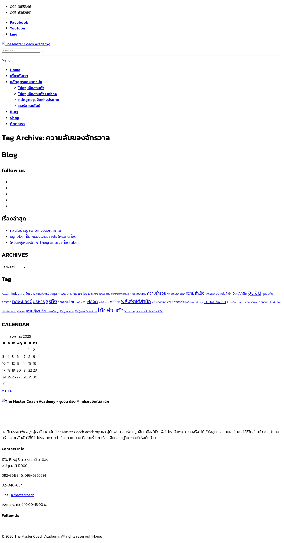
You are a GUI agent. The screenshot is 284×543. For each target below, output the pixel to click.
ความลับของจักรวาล (176, 294)
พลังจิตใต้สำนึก (136, 301)
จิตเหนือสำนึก (224, 293)
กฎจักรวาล (28, 293)
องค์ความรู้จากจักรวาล (248, 302)
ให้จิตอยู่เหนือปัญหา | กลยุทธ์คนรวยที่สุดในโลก (44, 242)
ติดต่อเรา (17, 124)
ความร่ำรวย (156, 293)
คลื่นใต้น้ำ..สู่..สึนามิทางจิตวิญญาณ (35, 230)
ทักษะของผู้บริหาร (28, 301)
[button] (42, 51)
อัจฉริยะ (263, 302)
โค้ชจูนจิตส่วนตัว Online (37, 94)
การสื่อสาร (84, 294)
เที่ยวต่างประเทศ (9, 311)
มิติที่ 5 (170, 302)
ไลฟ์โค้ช (158, 311)
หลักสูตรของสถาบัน (26, 82)
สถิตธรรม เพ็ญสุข (194, 302)
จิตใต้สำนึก (239, 293)
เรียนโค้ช (21, 311)
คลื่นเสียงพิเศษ (138, 294)
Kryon (5, 294)
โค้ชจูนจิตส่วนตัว (31, 88)
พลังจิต (115, 301)
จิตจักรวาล (210, 294)
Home (15, 70)
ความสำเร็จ (195, 293)
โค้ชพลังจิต (91, 311)
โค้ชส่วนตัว (111, 310)
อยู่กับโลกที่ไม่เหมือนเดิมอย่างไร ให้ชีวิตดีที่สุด (43, 236)
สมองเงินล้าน (215, 301)
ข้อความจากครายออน (100, 294)
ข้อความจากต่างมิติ (120, 294)
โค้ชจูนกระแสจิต (67, 311)
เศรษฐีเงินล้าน (37, 311)
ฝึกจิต (92, 301)
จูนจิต (254, 292)
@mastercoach (22, 495)
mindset (15, 293)
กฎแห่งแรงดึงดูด (46, 293)
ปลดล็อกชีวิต (80, 302)
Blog (14, 112)
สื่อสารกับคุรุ (232, 302)
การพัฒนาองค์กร (67, 294)
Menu (6, 60)
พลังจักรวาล (104, 302)
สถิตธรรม (180, 302)
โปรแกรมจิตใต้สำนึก (145, 311)
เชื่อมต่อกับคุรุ (275, 302)
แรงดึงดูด (53, 311)
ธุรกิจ (51, 301)
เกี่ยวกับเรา (19, 76)
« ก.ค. (7, 390)
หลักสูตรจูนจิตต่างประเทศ (38, 99)
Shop (14, 118)
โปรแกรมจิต (130, 311)
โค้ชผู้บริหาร (80, 311)
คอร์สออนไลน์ (29, 105)
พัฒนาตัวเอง (159, 302)
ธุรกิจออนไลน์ (66, 302)
